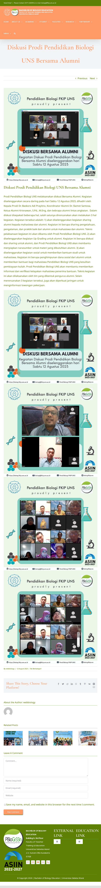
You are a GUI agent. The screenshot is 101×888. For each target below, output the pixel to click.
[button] (15, 33)
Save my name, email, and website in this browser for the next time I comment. (50, 804)
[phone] (48, 862)
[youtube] (38, 862)
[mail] (43, 862)
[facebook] (28, 862)
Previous (82, 78)
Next (92, 78)
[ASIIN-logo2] (13, 851)
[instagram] (33, 862)
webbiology (10, 669)
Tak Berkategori (35, 669)
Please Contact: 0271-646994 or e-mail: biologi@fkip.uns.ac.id (35, 3)
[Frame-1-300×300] (13, 830)
